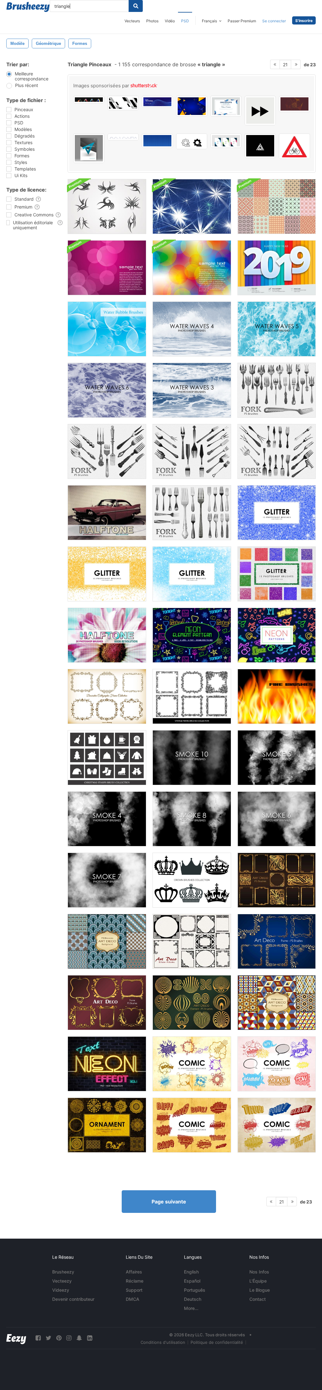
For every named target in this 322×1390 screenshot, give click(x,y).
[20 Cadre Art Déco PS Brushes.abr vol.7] (192, 941)
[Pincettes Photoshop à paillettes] (276, 512)
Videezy (60, 1290)
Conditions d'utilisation (163, 1342)
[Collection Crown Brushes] (192, 880)
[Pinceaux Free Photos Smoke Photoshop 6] (276, 818)
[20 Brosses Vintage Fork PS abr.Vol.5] (276, 451)
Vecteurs (132, 21)
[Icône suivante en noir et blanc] (260, 110)
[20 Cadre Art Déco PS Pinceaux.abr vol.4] (107, 1002)
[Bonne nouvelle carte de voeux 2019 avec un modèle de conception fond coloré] (276, 267)
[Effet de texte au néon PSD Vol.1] (107, 1063)
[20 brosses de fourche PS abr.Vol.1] (192, 512)
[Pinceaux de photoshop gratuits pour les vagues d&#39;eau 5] (276, 328)
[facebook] (38, 1338)
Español (192, 1281)
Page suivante (169, 1201)
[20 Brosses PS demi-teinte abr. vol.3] (107, 512)
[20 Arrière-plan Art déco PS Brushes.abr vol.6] (276, 1002)
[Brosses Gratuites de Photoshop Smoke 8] (192, 818)
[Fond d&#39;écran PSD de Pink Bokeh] (107, 267)
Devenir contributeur (73, 1299)
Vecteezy (62, 1281)
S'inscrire (304, 20)
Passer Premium (242, 21)
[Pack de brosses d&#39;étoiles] (192, 206)
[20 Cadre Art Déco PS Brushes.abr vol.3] (276, 941)
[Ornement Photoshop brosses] (107, 1125)
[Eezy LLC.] (16, 1338)
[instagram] (68, 1338)
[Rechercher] (136, 6)
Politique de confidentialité (217, 1342)
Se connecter (274, 21)
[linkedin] (89, 1338)
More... (191, 1308)
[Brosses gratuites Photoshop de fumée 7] (107, 880)
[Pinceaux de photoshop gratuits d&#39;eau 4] (192, 328)
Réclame (134, 1281)
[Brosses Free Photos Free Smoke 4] (107, 818)
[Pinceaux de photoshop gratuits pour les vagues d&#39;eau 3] (192, 390)
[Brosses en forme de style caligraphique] (107, 696)
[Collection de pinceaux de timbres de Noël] (107, 757)
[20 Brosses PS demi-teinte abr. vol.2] (107, 635)
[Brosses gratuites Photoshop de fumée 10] (192, 757)
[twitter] (48, 1338)
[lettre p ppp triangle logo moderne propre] (260, 145)
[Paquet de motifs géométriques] (276, 206)
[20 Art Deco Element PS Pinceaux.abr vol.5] (192, 1002)
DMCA (132, 1299)
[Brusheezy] (28, 7)
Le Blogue (259, 1290)
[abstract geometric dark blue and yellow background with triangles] (191, 106)
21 (285, 64)
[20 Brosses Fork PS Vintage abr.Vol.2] (276, 390)
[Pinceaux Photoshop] (192, 1063)
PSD (185, 21)
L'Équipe (258, 1281)
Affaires (134, 1271)
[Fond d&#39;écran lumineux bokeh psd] (192, 267)
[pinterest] (58, 1338)
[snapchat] (79, 1338)
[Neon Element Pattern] (192, 635)
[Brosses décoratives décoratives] (192, 696)
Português (194, 1290)
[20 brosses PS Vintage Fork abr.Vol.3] (107, 451)
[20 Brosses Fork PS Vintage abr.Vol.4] (192, 451)
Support (134, 1290)
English (191, 1271)
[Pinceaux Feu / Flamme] (276, 696)
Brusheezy (63, 1271)
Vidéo (170, 21)
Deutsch (192, 1299)
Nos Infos (259, 1271)
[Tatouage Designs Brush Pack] (107, 206)
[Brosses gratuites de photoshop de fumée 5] (276, 757)
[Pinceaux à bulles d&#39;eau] (107, 328)
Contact (257, 1299)
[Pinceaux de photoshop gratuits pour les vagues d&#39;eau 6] (107, 390)
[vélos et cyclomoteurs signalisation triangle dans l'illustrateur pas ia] (294, 146)
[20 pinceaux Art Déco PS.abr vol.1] (276, 880)
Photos (152, 21)
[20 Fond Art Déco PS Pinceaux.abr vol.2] (107, 941)
